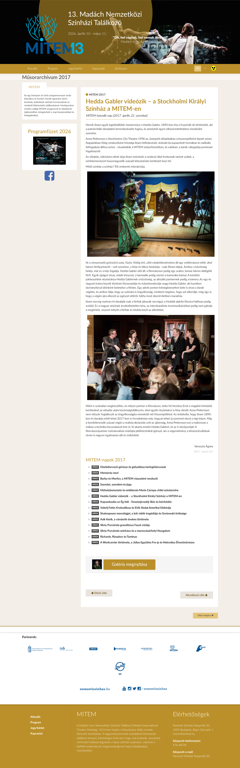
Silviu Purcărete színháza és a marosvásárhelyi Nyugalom (135, 530)
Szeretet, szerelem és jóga (116, 484)
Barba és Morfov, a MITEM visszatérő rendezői (129, 478)
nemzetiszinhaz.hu (184, 733)
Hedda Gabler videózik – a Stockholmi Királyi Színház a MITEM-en (141, 496)
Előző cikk (100, 593)
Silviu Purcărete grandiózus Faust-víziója (125, 525)
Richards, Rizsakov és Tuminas (118, 536)
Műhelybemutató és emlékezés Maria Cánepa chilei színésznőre (139, 490)
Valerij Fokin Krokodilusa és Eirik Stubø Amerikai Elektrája (135, 507)
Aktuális (32, 68)
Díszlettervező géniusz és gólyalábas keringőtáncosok (133, 467)
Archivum (121, 68)
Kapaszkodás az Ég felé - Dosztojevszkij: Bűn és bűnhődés (136, 501)
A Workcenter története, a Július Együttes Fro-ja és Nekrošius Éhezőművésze (147, 542)
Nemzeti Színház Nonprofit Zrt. (191, 756)
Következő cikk (195, 595)
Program (53, 68)
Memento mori (109, 473)
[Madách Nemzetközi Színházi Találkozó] (54, 54)
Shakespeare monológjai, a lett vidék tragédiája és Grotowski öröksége (143, 513)
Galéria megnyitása (129, 564)
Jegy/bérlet (75, 68)
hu (198, 68)
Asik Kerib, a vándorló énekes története (124, 519)
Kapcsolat (98, 68)
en (205, 68)
